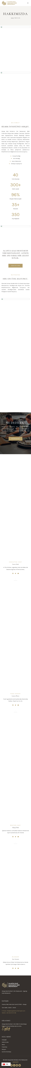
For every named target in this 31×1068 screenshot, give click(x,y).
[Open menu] (27, 3)
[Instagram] (17, 1065)
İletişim (4, 1049)
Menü (3, 1044)
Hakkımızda (5, 1042)
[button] (15, 266)
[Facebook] (11, 1065)
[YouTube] (19, 1065)
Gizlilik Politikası (6, 1051)
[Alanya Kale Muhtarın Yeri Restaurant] (9, 3)
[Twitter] (14, 1065)
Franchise (4, 1047)
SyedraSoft (15, 1062)
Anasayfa (4, 1039)
